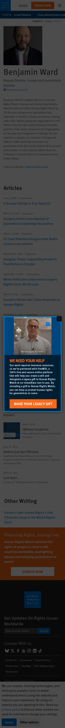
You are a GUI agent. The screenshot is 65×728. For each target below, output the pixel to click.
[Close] (59, 318)
